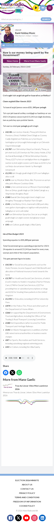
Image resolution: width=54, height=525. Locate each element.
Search (46, 19)
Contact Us (27, 489)
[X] (18, 518)
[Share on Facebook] (5, 372)
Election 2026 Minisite (27, 480)
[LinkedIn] (42, 518)
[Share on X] (12, 372)
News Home (12, 61)
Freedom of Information (27, 501)
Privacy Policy (27, 493)
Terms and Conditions (27, 497)
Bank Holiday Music (25, 33)
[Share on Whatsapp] (19, 372)
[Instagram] (34, 518)
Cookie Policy (27, 506)
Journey (9, 45)
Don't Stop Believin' (22, 45)
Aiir (36, 510)
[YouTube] (26, 518)
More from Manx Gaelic (35, 61)
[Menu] (49, 8)
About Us (27, 484)
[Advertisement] (27, 434)
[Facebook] (10, 518)
